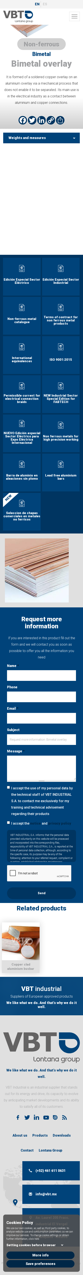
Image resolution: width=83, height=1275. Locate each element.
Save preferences (40, 1264)
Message (15, 751)
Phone (12, 687)
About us (20, 1135)
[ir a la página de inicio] (41, 1047)
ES (45, 4)
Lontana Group (50, 1150)
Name (13, 666)
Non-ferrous (41, 44)
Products (40, 1135)
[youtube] (46, 1117)
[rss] (64, 1117)
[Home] (18, 17)
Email (12, 708)
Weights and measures (27, 138)
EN (37, 4)
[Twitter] (32, 120)
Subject (13, 730)
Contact (27, 1150)
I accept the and (41, 823)
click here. (34, 1238)
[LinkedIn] (41, 120)
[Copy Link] (51, 120)
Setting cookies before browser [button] (31, 1245)
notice (35, 823)
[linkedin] (36, 1117)
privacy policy (59, 823)
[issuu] (55, 1117)
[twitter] (27, 1117)
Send (42, 893)
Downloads (62, 1135)
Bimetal (41, 54)
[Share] (60, 120)
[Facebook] (23, 120)
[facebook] (17, 1117)
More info (40, 1255)
